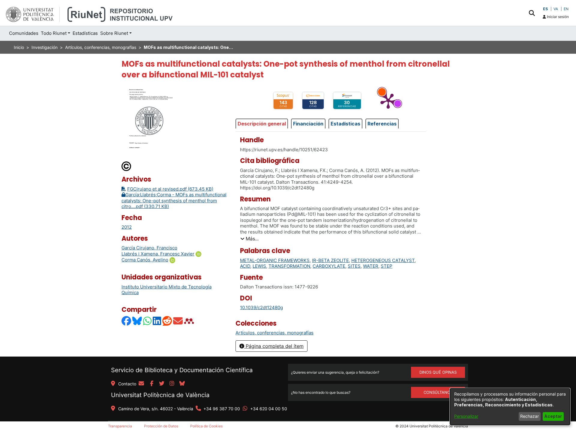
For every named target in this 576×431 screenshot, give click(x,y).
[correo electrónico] (141, 383)
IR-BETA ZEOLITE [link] (330, 260)
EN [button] (566, 9)
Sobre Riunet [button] (114, 33)
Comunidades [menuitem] (23, 33)
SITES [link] (354, 266)
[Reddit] (167, 321)
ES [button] (545, 9)
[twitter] (162, 383)
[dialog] (510, 406)
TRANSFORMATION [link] (289, 266)
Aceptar (553, 416)
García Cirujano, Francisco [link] (149, 248)
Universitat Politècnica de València (160, 395)
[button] (532, 13)
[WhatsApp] (147, 321)
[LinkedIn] (157, 321)
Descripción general (262, 124)
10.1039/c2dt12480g (261, 307)
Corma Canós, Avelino (145, 260)
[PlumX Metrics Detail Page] (388, 101)
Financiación (308, 124)
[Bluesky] (137, 321)
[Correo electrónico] (178, 321)
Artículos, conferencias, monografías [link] (100, 47)
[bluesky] (182, 383)
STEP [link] (386, 266)
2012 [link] (127, 227)
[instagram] (172, 383)
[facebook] (151, 383)
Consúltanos (438, 392)
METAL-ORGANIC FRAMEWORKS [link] (275, 260)
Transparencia (120, 426)
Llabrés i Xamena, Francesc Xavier (158, 254)
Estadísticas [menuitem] (85, 33)
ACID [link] (245, 266)
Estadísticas (345, 124)
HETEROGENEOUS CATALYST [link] (383, 260)
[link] (275, 333)
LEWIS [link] (259, 266)
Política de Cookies (206, 426)
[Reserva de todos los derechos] (127, 166)
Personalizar (466, 416)
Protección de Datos (161, 426)
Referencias (382, 124)
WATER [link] (370, 266)
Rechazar (529, 416)
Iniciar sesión (557, 16)
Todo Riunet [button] (54, 33)
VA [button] (556, 9)
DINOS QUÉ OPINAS (438, 372)
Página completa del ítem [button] (274, 346)
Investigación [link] (45, 47)
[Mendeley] (189, 321)
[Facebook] (127, 321)
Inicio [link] (19, 47)
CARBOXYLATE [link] (329, 266)
